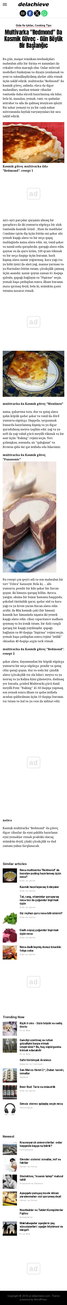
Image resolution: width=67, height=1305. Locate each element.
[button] (5, 4)
